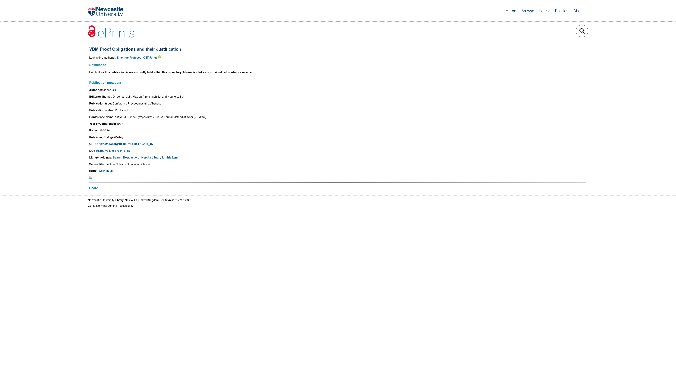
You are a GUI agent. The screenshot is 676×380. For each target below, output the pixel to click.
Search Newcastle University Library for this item (145, 157)
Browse (527, 11)
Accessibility (125, 206)
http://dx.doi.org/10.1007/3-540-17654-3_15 (125, 144)
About (578, 11)
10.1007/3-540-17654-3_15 (113, 151)
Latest (544, 11)
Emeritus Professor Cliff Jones (137, 57)
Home (511, 11)
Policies (561, 11)
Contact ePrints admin (101, 206)
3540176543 (106, 171)
